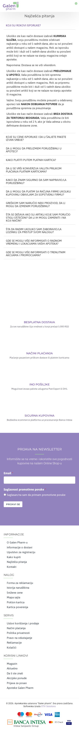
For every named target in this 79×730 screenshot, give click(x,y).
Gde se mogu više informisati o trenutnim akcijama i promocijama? (35, 254)
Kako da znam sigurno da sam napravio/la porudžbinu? (36, 181)
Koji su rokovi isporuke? (23, 25)
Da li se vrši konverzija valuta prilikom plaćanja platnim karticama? (34, 170)
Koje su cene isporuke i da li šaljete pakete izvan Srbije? (36, 138)
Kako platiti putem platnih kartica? (31, 159)
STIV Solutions (48, 706)
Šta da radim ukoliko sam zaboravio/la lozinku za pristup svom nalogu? (33, 231)
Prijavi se (13, 504)
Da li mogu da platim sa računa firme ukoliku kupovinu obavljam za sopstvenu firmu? (38, 193)
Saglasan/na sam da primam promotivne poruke (36, 494)
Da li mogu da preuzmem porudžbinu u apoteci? (34, 150)
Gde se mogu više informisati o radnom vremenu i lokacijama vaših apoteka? (34, 242)
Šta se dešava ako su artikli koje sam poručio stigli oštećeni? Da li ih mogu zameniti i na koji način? (38, 217)
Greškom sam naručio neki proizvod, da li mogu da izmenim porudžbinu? (35, 204)
